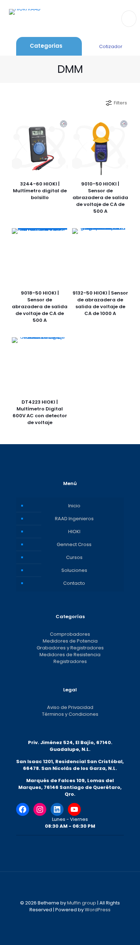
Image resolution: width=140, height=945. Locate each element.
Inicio (74, 505)
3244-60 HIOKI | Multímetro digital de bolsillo (40, 190)
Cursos (74, 557)
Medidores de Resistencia (70, 654)
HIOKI (74, 531)
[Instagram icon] (81, 919)
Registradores (70, 661)
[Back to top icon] (70, 886)
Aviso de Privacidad (70, 707)
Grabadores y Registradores (70, 647)
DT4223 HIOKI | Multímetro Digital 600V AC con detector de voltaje (40, 412)
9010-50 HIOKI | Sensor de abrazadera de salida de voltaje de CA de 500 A (100, 197)
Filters (120, 102)
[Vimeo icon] (73, 919)
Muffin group (81, 902)
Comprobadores (70, 634)
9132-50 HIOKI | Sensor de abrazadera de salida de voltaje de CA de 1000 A (100, 303)
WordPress (98, 909)
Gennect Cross (74, 544)
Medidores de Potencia (70, 641)
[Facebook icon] (58, 919)
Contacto (74, 583)
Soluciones (74, 570)
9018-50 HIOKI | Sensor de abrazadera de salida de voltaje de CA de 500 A (39, 307)
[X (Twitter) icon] (66, 919)
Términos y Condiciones (70, 714)
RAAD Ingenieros (74, 518)
